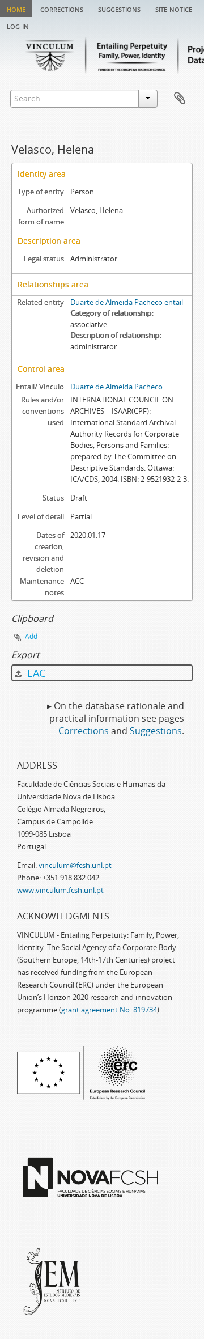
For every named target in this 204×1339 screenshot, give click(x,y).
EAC (34, 673)
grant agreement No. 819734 (109, 1010)
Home (16, 8)
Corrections (61, 8)
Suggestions (119, 8)
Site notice (173, 8)
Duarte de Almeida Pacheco (116, 387)
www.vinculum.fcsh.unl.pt (60, 890)
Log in (18, 25)
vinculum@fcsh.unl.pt (75, 865)
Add (31, 636)
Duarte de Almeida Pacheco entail (126, 302)
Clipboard (179, 98)
